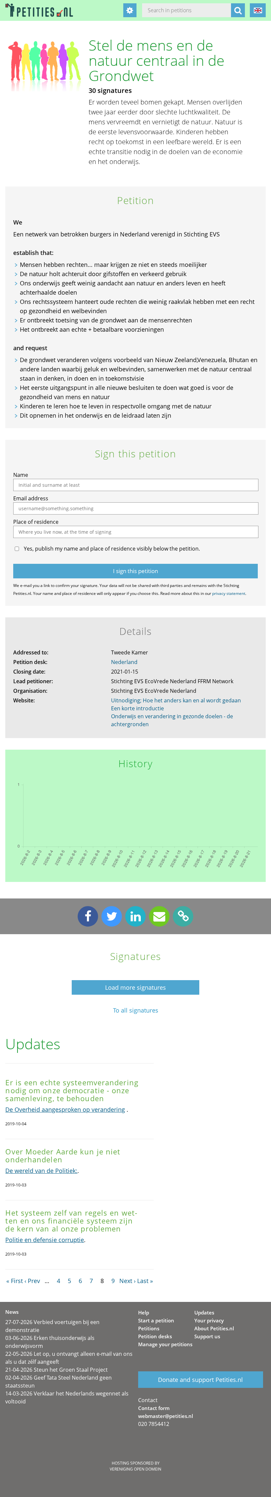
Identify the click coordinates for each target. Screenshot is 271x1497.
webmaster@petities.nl (165, 1416)
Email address (30, 498)
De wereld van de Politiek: (41, 1171)
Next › (127, 1281)
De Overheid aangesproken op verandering (65, 1109)
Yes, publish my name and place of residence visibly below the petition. (112, 548)
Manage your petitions (165, 1344)
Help (143, 1312)
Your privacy (209, 1320)
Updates (204, 1312)
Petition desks (155, 1336)
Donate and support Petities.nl (200, 1380)
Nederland (124, 662)
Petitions (148, 1328)
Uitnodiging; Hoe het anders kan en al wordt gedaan (176, 700)
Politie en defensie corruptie (44, 1240)
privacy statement (228, 593)
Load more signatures (135, 987)
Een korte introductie (137, 708)
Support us (207, 1336)
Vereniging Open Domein (135, 1469)
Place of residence (35, 521)
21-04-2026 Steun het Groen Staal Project (56, 1369)
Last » (145, 1281)
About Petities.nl (214, 1328)
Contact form (154, 1408)
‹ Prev (32, 1281)
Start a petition (156, 1320)
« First (14, 1281)
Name (20, 474)
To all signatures (135, 1010)
